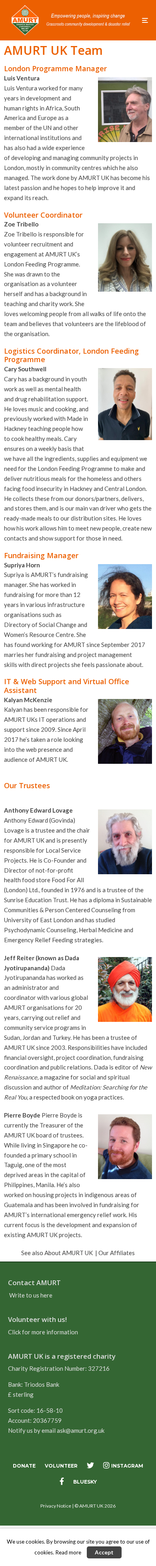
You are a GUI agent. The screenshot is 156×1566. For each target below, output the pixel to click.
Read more (68, 1552)
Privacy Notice (55, 1506)
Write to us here (30, 1295)
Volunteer (61, 1466)
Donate (24, 1466)
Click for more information (43, 1332)
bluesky (85, 1482)
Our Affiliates (116, 1252)
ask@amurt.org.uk (80, 1430)
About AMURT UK (68, 1252)
